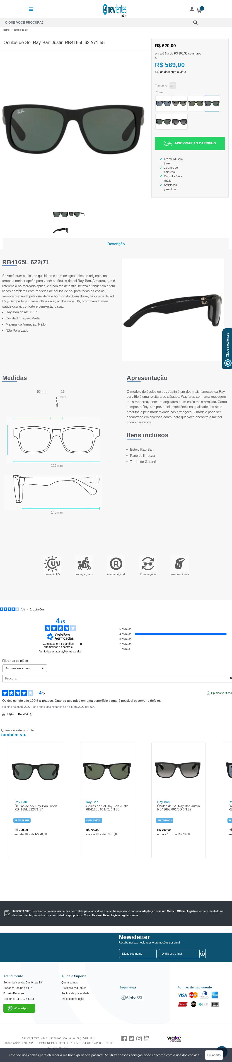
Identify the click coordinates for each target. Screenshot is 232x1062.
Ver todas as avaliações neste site (60, 651)
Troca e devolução (72, 998)
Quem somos (69, 982)
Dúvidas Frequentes (73, 988)
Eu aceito (214, 1055)
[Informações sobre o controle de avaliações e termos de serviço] (81, 644)
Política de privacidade (75, 993)
